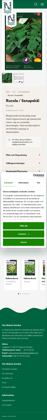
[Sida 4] (24, 293)
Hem (8, 92)
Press (4, 382)
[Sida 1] (18, 293)
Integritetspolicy (8, 400)
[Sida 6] (28, 293)
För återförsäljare (9, 387)
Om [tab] (38, 182)
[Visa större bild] (23, 41)
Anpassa (22, 234)
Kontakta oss (7, 378)
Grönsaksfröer (24, 92)
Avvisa (23, 242)
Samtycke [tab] (8, 182)
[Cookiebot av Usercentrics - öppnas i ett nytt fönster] (33, 175)
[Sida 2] (20, 293)
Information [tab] (23, 182)
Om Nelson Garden (9, 369)
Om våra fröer (7, 373)
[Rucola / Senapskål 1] (7, 78)
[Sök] (35, 4)
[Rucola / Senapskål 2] (19, 78)
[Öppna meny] (42, 4)
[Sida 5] (26, 293)
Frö (14, 92)
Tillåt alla (23, 226)
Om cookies (7, 405)
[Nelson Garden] (7, 8)
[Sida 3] (22, 293)
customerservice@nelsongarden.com (23, 353)
